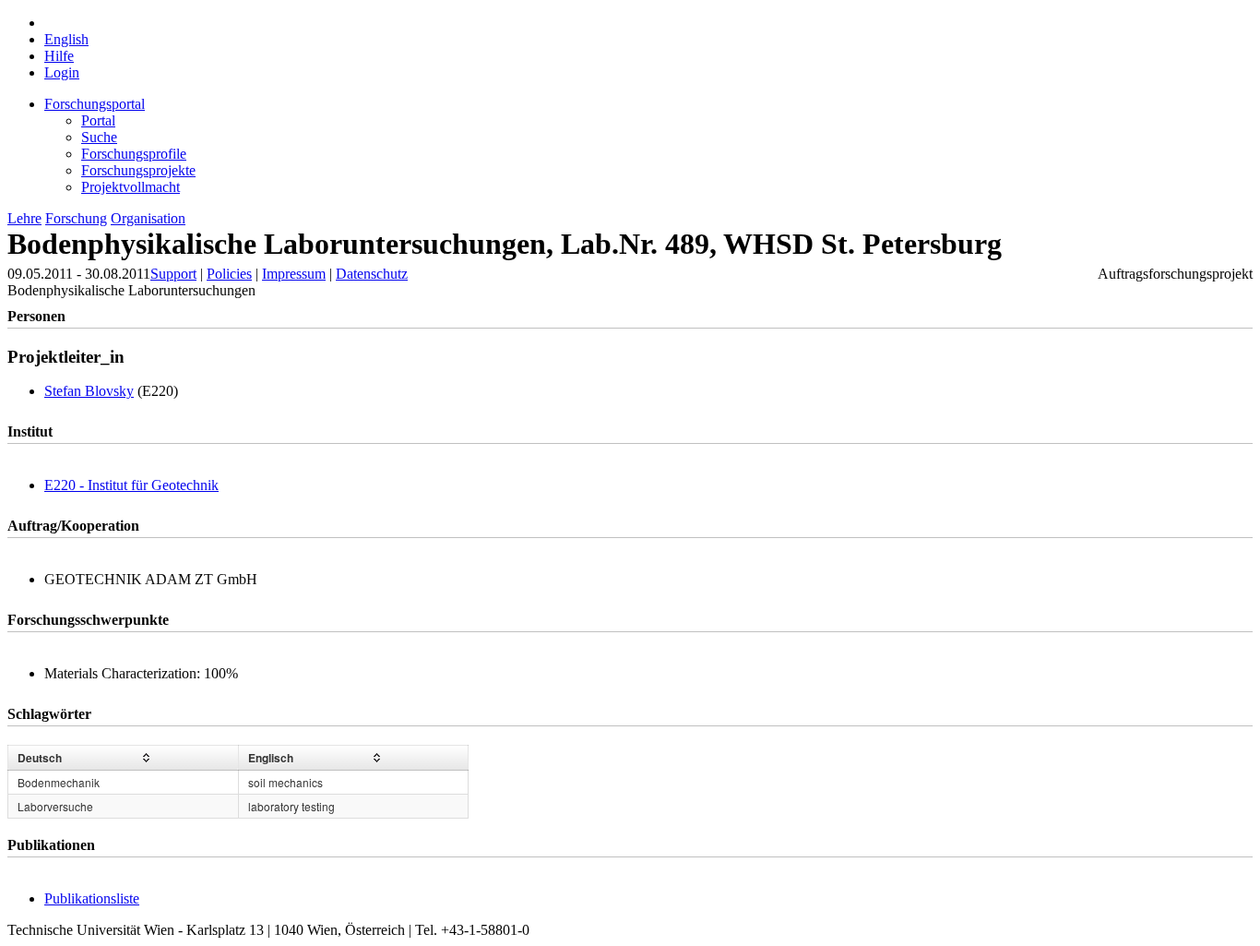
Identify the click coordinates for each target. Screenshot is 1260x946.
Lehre (24, 218)
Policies (229, 273)
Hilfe (59, 56)
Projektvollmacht (130, 187)
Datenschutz (372, 273)
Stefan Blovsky (89, 391)
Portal (98, 120)
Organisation (148, 218)
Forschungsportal (94, 104)
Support (173, 273)
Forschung (76, 218)
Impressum (294, 273)
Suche (99, 137)
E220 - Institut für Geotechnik (131, 485)
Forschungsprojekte (138, 170)
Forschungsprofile (133, 154)
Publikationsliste (91, 898)
